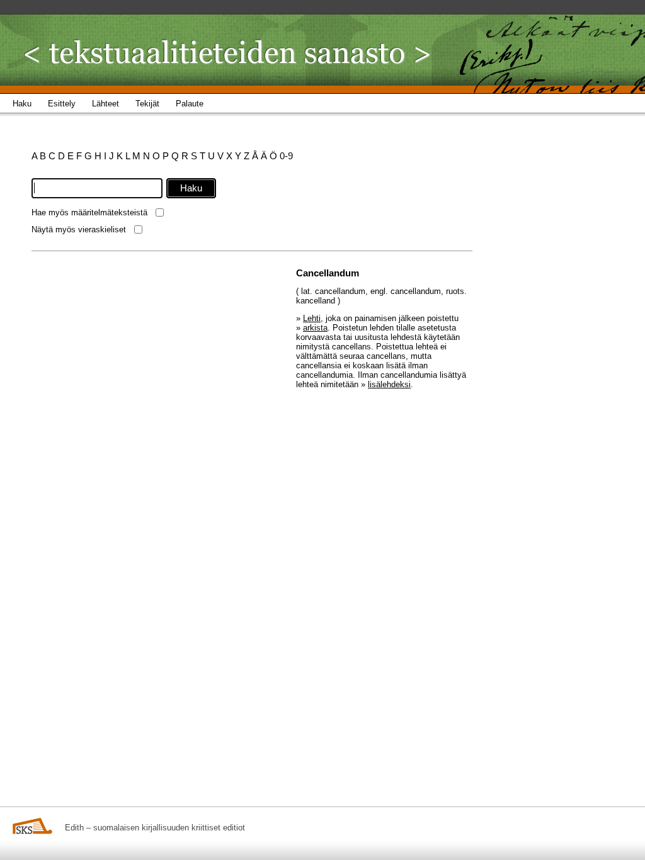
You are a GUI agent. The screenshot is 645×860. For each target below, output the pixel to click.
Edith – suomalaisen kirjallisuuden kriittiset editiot (155, 827)
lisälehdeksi (389, 384)
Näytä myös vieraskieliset (78, 229)
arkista (315, 327)
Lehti (312, 318)
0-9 (286, 155)
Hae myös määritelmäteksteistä (89, 212)
